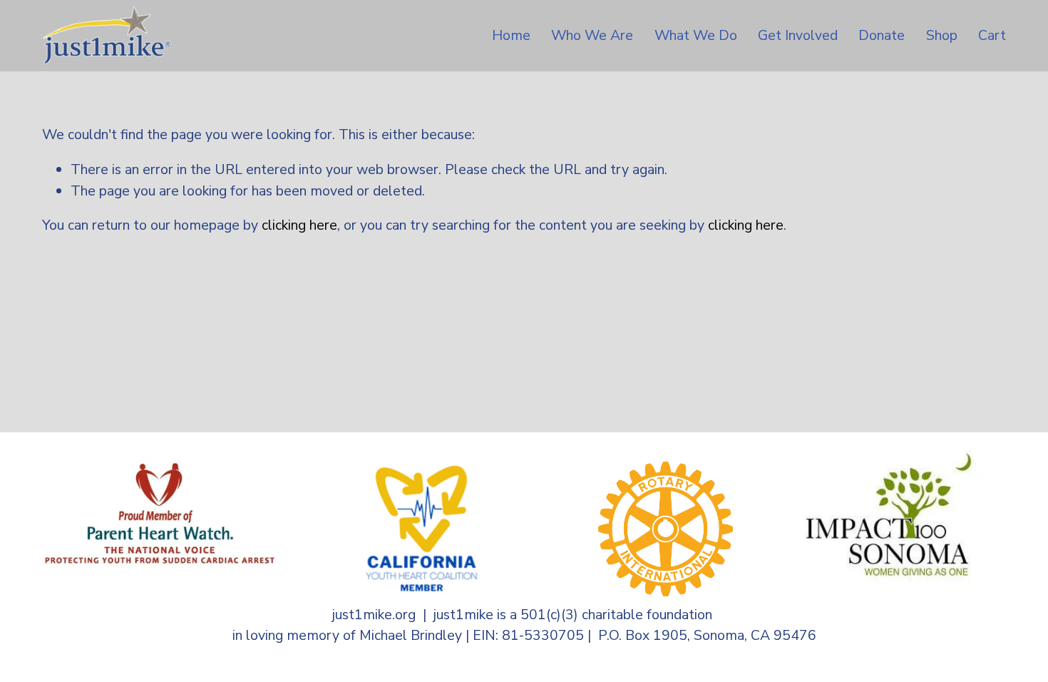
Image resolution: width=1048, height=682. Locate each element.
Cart (992, 35)
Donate (881, 35)
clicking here (299, 225)
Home (511, 35)
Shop (941, 35)
